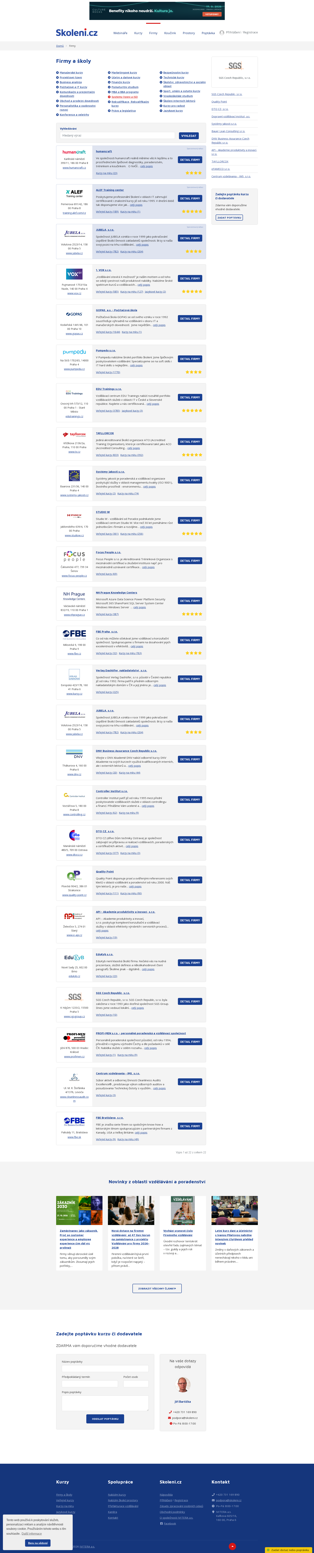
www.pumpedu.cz (74, 369)
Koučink (170, 33)
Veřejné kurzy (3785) (108, 410)
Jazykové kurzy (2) (155, 291)
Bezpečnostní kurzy (176, 72)
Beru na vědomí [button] (38, 1543)
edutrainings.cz (74, 416)
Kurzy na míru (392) (131, 455)
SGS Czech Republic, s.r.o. (235, 78)
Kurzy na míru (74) (128, 493)
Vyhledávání (68, 128)
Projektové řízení (71, 77)
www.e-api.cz (74, 935)
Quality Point (219, 101)
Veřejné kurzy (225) (107, 692)
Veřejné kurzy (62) (106, 812)
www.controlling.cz (74, 814)
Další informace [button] (32, 1533)
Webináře (120, 33)
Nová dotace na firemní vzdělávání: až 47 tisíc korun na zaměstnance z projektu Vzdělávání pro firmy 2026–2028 (131, 1239)
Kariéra (112, 1512)
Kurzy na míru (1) (130, 211)
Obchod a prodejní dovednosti (79, 100)
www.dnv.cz (74, 774)
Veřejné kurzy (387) (107, 614)
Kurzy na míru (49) (128, 1139)
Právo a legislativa (124, 110)
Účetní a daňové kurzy (126, 77)
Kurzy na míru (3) (130, 853)
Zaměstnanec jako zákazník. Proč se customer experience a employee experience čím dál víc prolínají (79, 1239)
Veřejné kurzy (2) (106, 493)
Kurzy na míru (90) (131, 893)
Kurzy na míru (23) (106, 173)
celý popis (146, 166)
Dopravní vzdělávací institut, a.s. (231, 116)
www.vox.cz (74, 293)
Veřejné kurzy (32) (106, 653)
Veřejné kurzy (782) (107, 251)
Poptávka (208, 33)
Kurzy (138, 33)
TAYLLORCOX (220, 161)
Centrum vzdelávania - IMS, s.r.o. (231, 176)
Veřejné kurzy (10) (106, 1014)
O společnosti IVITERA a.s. (176, 1517)
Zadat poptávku (229, 217)
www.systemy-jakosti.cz (74, 495)
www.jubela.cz (74, 253)
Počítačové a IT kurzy (73, 87)
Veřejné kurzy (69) (106, 574)
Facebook (170, 1523)
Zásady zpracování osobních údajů (181, 1506)
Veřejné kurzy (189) (107, 211)
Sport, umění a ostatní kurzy (181, 91)
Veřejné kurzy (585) (107, 291)
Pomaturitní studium (125, 87)
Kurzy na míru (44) (129, 772)
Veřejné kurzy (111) (107, 893)
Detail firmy (190, 159)
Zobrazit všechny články (156, 1288)
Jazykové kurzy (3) (132, 410)
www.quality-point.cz (74, 895)
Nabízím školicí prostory (123, 1500)
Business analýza (71, 82)
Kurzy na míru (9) (129, 812)
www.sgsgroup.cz (74, 1016)
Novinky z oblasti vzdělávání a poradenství (157, 1181)
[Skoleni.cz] (76, 32)
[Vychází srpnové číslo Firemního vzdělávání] (183, 1210)
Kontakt (113, 1517)
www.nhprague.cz (74, 614)
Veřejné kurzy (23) (106, 976)
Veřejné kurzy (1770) (108, 372)
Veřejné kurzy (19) (106, 937)
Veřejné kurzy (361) (107, 533)
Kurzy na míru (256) (131, 533)
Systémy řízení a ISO (125, 96)
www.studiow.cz (74, 535)
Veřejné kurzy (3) (106, 1095)
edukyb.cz (74, 976)
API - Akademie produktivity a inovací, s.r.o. (234, 152)
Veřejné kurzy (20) (106, 772)
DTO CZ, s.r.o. (220, 109)
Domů (60, 46)
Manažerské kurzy (71, 72)
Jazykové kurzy (173, 110)
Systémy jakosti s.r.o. (224, 123)
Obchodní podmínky (172, 1512)
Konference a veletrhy (74, 114)
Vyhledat (188, 135)
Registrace (250, 32)
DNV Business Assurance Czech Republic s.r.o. (230, 140)
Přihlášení (233, 32)
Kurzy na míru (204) (131, 251)
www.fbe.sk (74, 1137)
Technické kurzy (173, 77)
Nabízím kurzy (117, 1494)
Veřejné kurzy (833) (107, 455)
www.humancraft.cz (74, 167)
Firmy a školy (64, 1494)
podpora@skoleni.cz (185, 1418)
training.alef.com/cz (74, 213)
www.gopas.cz (74, 333)
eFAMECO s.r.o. (221, 169)
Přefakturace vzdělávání (123, 1506)
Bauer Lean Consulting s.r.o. (228, 131)
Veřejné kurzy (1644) (108, 332)
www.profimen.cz (74, 1056)
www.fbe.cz (74, 653)
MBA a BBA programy (125, 91)
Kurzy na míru (65, 1506)
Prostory (189, 33)
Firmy (153, 33)
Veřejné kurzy (65, 1500)
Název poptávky (72, 1361)
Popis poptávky (71, 1392)
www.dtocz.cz (74, 854)
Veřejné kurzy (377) (107, 853)
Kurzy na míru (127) (131, 291)
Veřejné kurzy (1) (106, 1055)
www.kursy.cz (74, 693)
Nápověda (166, 1494)
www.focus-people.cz (74, 575)
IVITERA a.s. (87, 1546)
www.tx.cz (74, 451)
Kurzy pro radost (174, 105)
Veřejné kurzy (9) (106, 1139)
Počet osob (130, 1377)
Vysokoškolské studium (178, 95)
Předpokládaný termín (76, 1377)
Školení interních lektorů (179, 100)
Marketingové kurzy (124, 72)
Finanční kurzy (121, 82)
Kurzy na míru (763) (130, 653)
